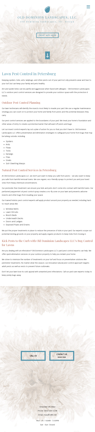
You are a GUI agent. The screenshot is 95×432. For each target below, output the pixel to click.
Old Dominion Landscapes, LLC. (47, 17)
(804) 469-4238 (47, 35)
